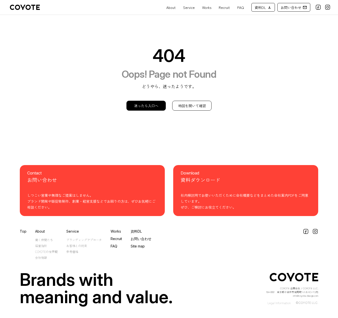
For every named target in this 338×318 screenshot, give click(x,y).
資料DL (136, 231)
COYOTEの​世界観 (46, 251)
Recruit (224, 7)
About (171, 7)
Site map (138, 246)
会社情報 (41, 257)
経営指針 (41, 246)
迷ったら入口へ (146, 105)
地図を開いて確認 (192, 105)
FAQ (240, 7)
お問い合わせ (141, 239)
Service (189, 7)
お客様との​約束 (76, 246)
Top (23, 231)
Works (206, 7)
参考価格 (72, 251)
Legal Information (279, 302)
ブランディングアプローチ (84, 240)
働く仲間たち (44, 240)
